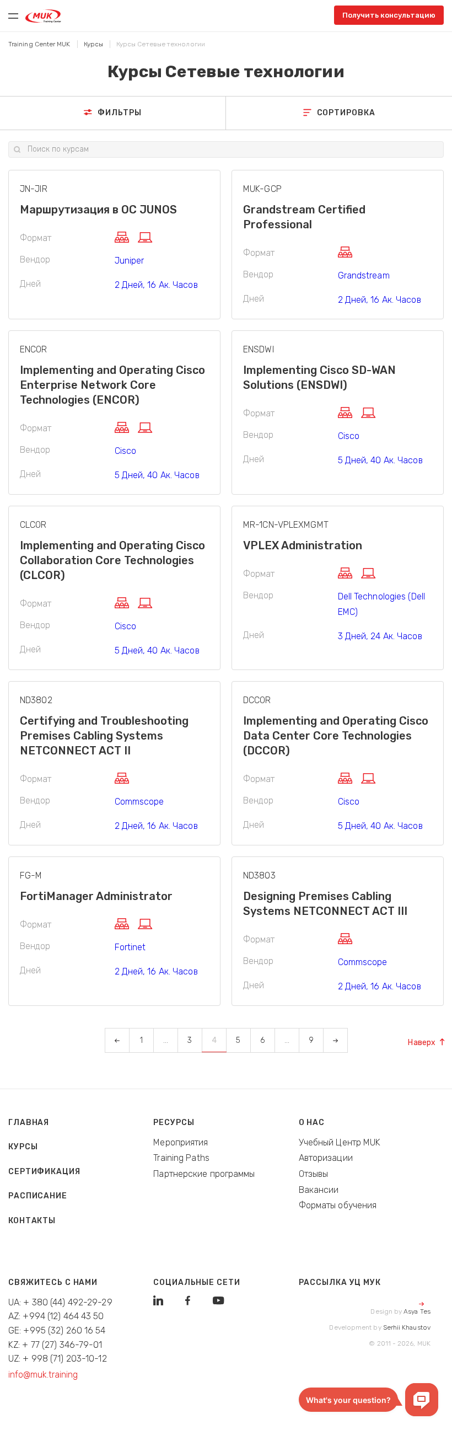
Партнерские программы (204, 1174)
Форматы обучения (338, 1205)
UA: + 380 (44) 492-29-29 (60, 1302)
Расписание (37, 1196)
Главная (28, 1122)
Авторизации (326, 1158)
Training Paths (181, 1158)
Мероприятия (180, 1142)
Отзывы (314, 1174)
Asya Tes (417, 1311)
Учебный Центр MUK (340, 1142)
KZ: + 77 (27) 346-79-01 (55, 1345)
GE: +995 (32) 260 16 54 (57, 1330)
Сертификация (44, 1171)
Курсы (22, 1147)
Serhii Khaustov (407, 1327)
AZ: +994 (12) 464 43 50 (56, 1316)
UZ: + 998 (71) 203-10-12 (57, 1358)
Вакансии (319, 1190)
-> (335, 1040)
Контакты (32, 1220)
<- (117, 1040)
